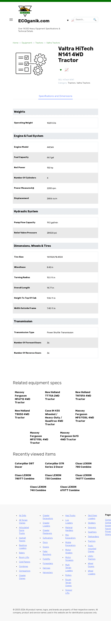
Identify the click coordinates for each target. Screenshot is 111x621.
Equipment (27, 43)
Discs (45, 542)
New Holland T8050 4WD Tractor (22, 414)
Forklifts (46, 559)
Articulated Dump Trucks (24, 530)
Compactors (24, 571)
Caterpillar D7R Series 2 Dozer (54, 465)
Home (15, 43)
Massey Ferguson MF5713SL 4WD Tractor (84, 415)
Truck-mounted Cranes (92, 549)
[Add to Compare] (66, 69)
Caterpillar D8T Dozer (24, 465)
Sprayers (92, 527)
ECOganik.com (34, 20)
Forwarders (48, 563)
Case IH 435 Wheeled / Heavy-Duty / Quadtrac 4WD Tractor (54, 417)
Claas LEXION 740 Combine (38, 488)
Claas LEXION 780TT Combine (24, 477)
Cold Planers (24, 562)
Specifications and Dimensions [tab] (55, 96)
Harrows (46, 568)
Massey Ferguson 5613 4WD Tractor (69, 436)
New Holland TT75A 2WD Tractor (52, 395)
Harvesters (48, 572)
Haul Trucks (70, 515)
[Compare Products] (73, 20)
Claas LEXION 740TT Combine (85, 477)
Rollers (68, 575)
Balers (22, 553)
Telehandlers (93, 537)
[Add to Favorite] (60, 69)
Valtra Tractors (53, 43)
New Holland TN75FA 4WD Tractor (83, 395)
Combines (23, 566)
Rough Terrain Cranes (68, 583)
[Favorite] (67, 20)
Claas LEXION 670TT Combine (70, 488)
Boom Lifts (24, 557)
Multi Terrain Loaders (69, 568)
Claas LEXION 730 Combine (53, 477)
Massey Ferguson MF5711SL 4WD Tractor (39, 437)
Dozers (46, 547)
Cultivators (48, 538)
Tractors (39, 43)
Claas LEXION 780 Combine (83, 465)
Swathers (92, 532)
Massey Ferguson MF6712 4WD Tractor (22, 397)
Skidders (92, 523)
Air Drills (22, 515)
